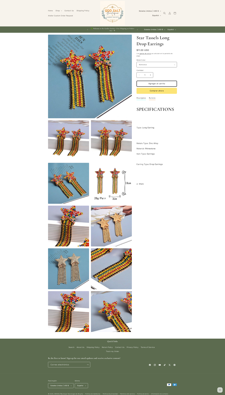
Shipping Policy (93, 347)
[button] (58, 10)
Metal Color (141, 60)
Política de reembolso (92, 394)
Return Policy (107, 347)
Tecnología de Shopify (75, 394)
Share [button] (141, 184)
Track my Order (112, 351)
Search (71, 347)
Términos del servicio (127, 394)
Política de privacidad (110, 394)
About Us (80, 347)
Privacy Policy (132, 347)
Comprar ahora (157, 91)
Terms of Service (148, 347)
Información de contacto (159, 394)
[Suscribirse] (87, 364)
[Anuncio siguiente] (137, 29)
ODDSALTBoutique (60, 394)
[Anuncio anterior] (87, 29)
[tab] (141, 98)
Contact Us (119, 347)
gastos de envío (145, 53)
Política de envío (143, 394)
